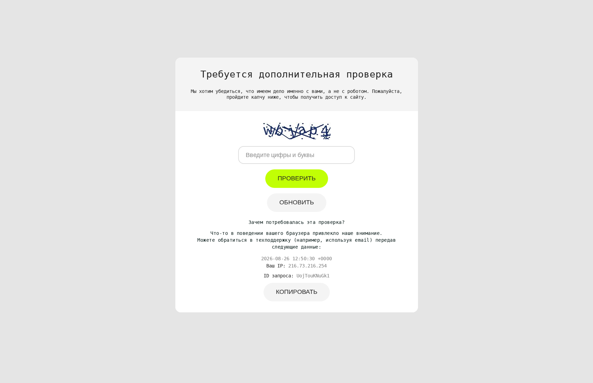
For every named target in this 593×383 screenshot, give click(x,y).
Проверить (297, 178)
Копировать (296, 291)
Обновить (296, 202)
